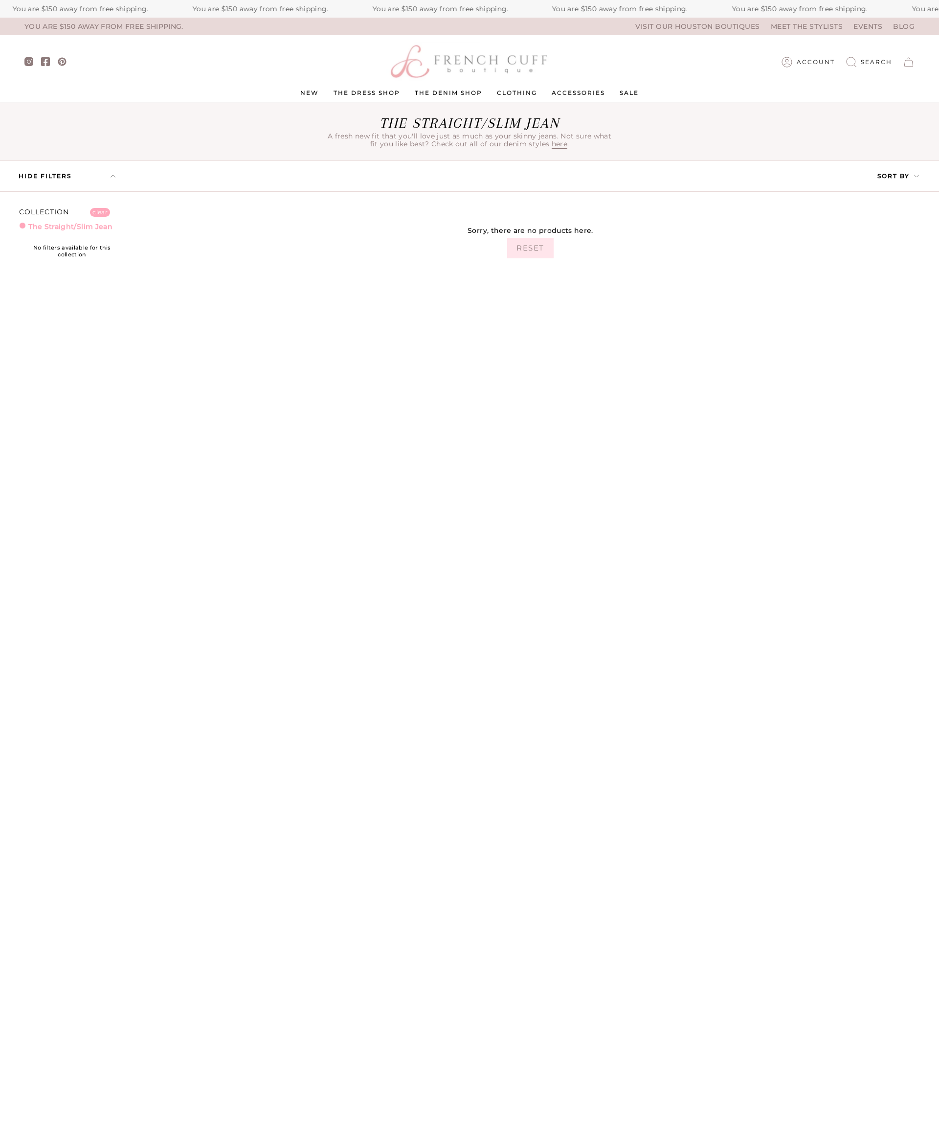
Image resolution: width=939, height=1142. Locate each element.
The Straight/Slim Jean (69, 226)
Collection (44, 212)
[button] (869, 62)
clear (100, 212)
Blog (904, 26)
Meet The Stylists (807, 26)
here (559, 144)
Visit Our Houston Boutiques (697, 26)
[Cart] (908, 62)
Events (867, 26)
